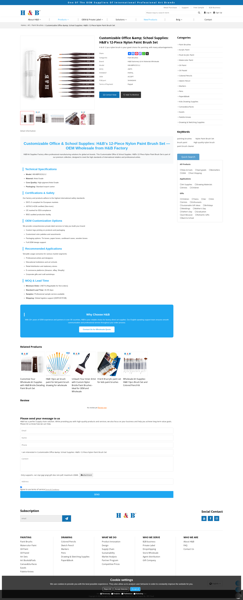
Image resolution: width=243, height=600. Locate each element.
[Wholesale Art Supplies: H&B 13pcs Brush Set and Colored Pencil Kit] (135, 364)
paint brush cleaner (185, 146)
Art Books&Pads (28, 560)
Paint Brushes (38, 25)
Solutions (120, 19)
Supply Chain (108, 549)
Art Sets (24, 556)
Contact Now (111, 95)
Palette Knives (27, 571)
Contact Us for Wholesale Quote (97, 329)
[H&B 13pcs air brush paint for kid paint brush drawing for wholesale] (58, 364)
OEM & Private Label (91, 19)
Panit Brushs (26, 541)
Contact (208, 19)
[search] (199, 12)
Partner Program (110, 560)
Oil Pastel (24, 552)
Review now (102, 408)
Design (105, 545)
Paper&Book (67, 560)
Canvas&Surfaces (28, 564)
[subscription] (66, 518)
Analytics (116, 594)
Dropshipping (149, 549)
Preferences (128, 594)
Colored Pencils (68, 541)
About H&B (33, 19)
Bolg (178, 19)
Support (185, 7)
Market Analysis (109, 556)
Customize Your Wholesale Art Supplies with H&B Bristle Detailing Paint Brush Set (32, 384)
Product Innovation (111, 541)
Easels (23, 567)
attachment (87, 475)
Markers (65, 549)
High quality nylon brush (204, 142)
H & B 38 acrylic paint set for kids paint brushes (109, 380)
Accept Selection (121, 589)
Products (62, 19)
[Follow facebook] (210, 518)
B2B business (149, 541)
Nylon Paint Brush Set (205, 138)
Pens (63, 552)
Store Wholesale (150, 552)
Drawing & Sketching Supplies (75, 556)
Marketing (139, 594)
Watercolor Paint (28, 545)
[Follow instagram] (216, 518)
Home (23, 25)
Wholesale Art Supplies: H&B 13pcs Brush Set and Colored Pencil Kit (135, 382)
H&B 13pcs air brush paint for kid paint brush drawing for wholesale (57, 382)
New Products (150, 19)
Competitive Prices (111, 564)
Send (97, 494)
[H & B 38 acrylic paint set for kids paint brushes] (109, 364)
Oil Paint (24, 549)
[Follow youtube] (204, 518)
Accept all (135, 589)
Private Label (149, 545)
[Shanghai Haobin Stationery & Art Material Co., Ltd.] (40, 12)
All (29, 25)
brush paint (182, 142)
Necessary (106, 594)
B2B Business (214, 7)
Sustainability (108, 552)
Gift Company (149, 560)
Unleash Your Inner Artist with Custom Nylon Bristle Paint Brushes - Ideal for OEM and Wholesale (84, 385)
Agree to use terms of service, (39, 489)
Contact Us (189, 549)
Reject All (107, 589)
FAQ (185, 545)
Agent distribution (151, 556)
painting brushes (184, 138)
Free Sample (199, 7)
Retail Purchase (170, 7)
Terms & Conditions (52, 489)
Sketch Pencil (67, 545)
